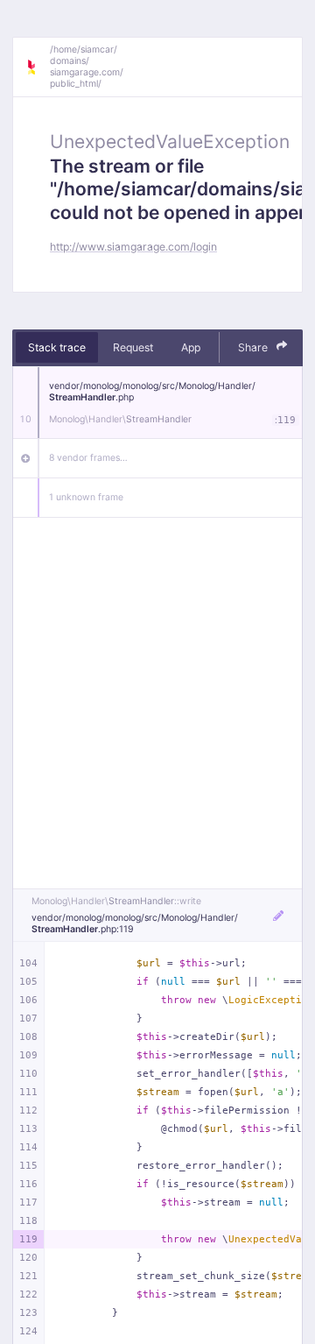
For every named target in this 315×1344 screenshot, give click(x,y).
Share (254, 347)
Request (133, 347)
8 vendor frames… (88, 457)
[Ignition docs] (37, 67)
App (190, 347)
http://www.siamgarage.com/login (133, 246)
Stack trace (57, 347)
